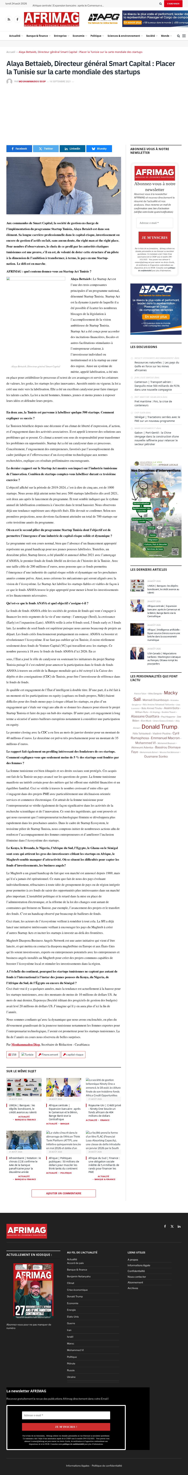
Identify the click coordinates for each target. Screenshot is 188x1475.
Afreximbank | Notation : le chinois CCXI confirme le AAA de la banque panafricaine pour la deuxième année (25, 1165)
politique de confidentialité (73, 1444)
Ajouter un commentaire (63, 1193)
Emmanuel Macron (165, 738)
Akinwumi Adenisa (142, 747)
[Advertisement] (94, 114)
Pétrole (71, 1363)
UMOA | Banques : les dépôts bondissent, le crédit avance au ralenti (23, 1108)
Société (150, 35)
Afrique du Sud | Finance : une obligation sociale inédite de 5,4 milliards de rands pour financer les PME (104, 1165)
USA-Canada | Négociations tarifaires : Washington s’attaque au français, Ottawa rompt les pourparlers (163, 658)
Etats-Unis (73, 1316)
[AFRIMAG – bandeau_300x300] (156, 333)
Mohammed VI (145, 743)
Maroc (70, 1343)
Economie (78, 35)
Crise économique (77, 1289)
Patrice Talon (140, 693)
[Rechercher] (160, 3)
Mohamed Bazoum (166, 743)
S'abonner (173, 3)
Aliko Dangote (155, 693)
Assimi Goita (171, 708)
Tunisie (29, 1054)
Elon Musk (146, 720)
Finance (104, 1120)
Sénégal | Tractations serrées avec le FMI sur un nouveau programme (157, 419)
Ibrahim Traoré (168, 712)
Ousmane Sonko (156, 756)
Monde (165, 35)
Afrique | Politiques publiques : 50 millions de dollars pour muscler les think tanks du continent (64, 1163)
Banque (64, 1123)
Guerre (71, 1323)
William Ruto (141, 712)
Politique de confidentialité (107, 1465)
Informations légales (77, 1465)
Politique (96, 35)
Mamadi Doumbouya (156, 700)
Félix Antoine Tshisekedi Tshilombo (158, 705)
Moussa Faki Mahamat (169, 752)
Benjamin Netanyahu (79, 1276)
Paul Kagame (168, 716)
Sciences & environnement (124, 35)
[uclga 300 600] (156, 556)
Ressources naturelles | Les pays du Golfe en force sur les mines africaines (157, 366)
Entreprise (60, 35)
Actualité (14, 35)
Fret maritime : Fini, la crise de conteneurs (153, 403)
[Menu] (184, 36)
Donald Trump (159, 726)
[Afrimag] (51, 19)
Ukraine (71, 1376)
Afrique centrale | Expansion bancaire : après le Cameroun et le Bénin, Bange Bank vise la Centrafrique (69, 5)
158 (14, 1054)
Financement (50, 1054)
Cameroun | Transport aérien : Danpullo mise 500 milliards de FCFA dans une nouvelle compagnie (157, 385)
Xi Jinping (155, 712)
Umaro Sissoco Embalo (163, 721)
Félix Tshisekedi (142, 733)
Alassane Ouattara (145, 716)
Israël (70, 1336)
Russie (71, 1370)
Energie (71, 1309)
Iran (69, 1330)
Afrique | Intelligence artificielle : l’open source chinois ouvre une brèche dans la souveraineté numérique (163, 635)
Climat (70, 1283)
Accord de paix (75, 1263)
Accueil (10, 52)
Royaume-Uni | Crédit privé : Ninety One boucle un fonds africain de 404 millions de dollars (104, 1110)
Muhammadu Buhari (149, 752)
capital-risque (74, 1054)
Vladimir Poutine (162, 733)
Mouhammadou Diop (32, 81)
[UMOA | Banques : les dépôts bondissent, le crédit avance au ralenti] (23, 1087)
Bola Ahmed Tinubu (152, 708)
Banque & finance (37, 35)
